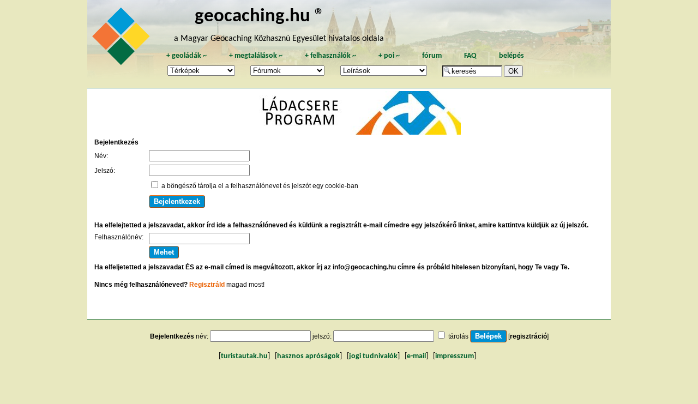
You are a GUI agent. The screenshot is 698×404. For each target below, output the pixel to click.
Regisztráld (207, 284)
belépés (511, 55)
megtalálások (255, 55)
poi (389, 55)
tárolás (458, 336)
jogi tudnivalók (373, 356)
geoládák (186, 55)
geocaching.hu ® (259, 16)
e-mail (416, 356)
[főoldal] (122, 39)
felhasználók (330, 55)
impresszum (454, 356)
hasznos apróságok (308, 356)
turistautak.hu (244, 356)
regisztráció (528, 336)
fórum (432, 55)
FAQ (470, 55)
